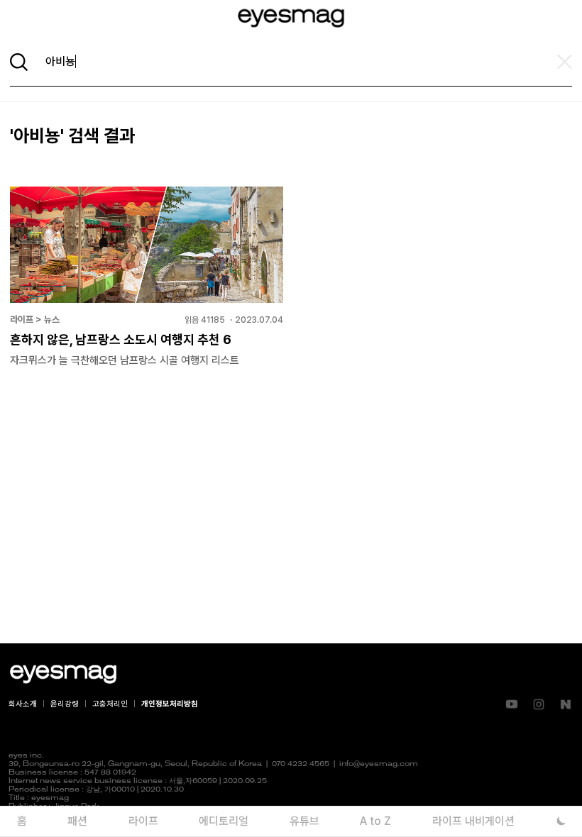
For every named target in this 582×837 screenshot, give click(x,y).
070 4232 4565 (300, 764)
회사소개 (23, 704)
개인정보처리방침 (169, 704)
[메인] (291, 18)
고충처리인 (110, 704)
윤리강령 (64, 704)
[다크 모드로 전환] (561, 821)
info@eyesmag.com (378, 764)
